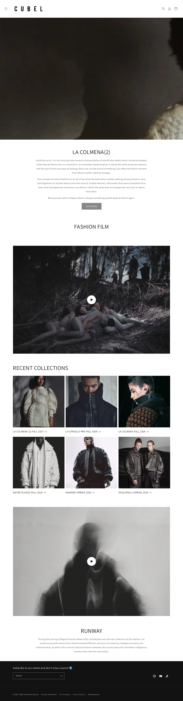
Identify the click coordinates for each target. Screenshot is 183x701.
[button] (6, 9)
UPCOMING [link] (91, 206)
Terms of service (79, 694)
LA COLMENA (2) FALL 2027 (28, 431)
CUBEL (21, 694)
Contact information (49, 694)
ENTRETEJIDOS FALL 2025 (28, 492)
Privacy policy (65, 694)
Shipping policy (94, 694)
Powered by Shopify (31, 694)
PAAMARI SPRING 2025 (78, 492)
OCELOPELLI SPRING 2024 (133, 492)
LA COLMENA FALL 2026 (132, 431)
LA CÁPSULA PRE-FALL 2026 (82, 431)
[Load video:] (91, 300)
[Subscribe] (61, 676)
